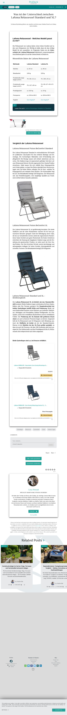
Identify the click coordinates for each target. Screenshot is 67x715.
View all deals (33, 133)
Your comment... (17, 441)
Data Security (56, 664)
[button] (25, 666)
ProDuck (33, 2)
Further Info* (39, 130)
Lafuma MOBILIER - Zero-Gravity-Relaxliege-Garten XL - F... (30, 405)
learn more (38, 525)
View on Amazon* (47, 375)
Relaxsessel (28, 429)
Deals (33, 662)
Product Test (55, 659)
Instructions (33, 661)
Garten (43, 429)
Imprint (55, 665)
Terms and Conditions (55, 662)
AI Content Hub (33, 3)
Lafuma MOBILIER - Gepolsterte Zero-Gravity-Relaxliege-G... (30, 365)
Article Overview (33, 659)
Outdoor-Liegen (51, 429)
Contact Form (11, 665)
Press (56, 661)
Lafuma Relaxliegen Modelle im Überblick (38, 108)
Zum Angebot (30, 99)
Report (47, 453)
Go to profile (33, 515)
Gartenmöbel (36, 429)
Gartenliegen (20, 429)
